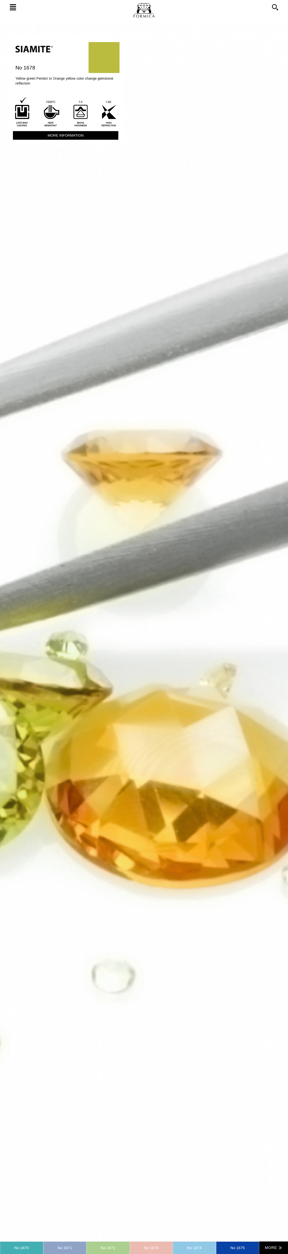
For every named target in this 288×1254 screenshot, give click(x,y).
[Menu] (9, 7)
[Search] (279, 7)
